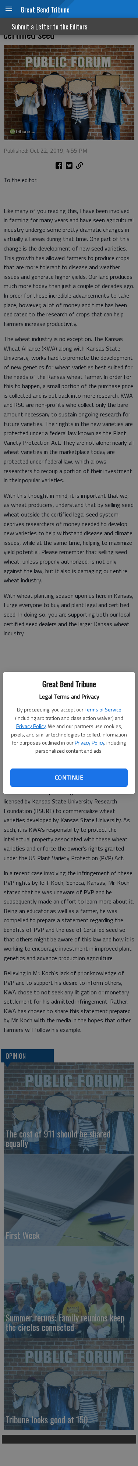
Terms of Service (103, 709)
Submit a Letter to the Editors (49, 26)
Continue (69, 777)
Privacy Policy (31, 726)
